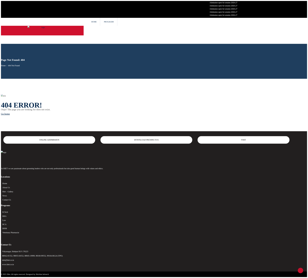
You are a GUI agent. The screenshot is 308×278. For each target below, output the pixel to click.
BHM (4, 228)
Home (94, 22)
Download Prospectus (146, 140)
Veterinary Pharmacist (10, 233)
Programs (109, 22)
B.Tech (5, 212)
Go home (5, 113)
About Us (6, 187)
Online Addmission (49, 140)
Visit (243, 140)
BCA (4, 224)
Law (4, 220)
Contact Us (6, 200)
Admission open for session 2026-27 (217, 3)
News (4, 196)
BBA (4, 216)
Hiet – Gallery (7, 192)
